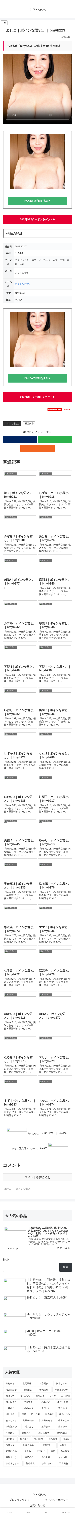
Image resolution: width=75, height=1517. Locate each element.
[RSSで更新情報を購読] (37, 448)
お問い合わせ (37, 1505)
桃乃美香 (29, 423)
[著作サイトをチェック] (20, 439)
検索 (6, 1259)
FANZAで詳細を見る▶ (37, 200)
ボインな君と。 (23, 284)
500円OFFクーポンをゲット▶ (37, 219)
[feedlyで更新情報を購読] (55, 439)
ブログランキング (19, 1499)
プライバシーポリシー (55, 1499)
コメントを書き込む (37, 1177)
